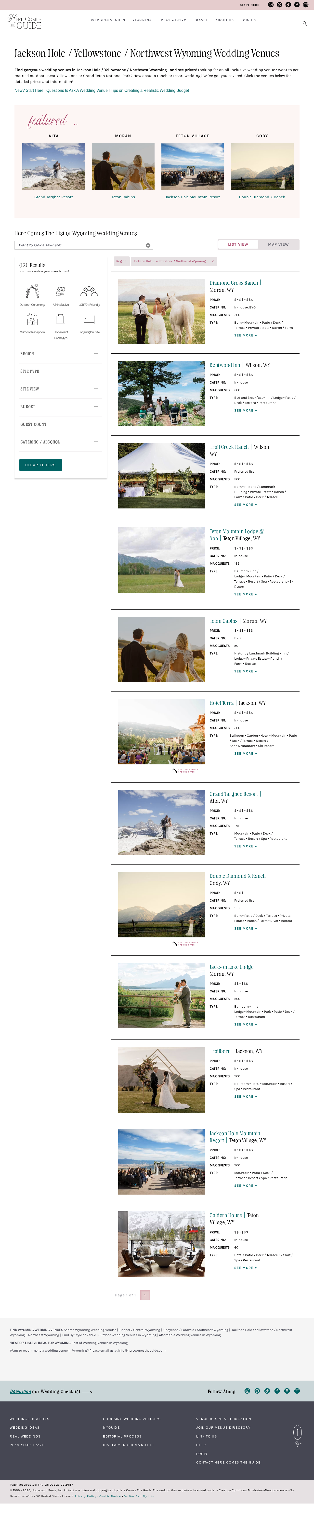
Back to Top (297, 1426)
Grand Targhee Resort (53, 197)
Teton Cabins (123, 197)
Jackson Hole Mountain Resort (192, 197)
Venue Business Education (223, 1419)
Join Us (248, 20)
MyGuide (111, 1427)
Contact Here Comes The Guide (228, 1462)
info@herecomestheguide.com (142, 1351)
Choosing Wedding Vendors (132, 1419)
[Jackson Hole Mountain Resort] (192, 167)
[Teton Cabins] (123, 167)
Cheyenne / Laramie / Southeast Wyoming (195, 1330)
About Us (224, 20)
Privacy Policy (86, 1496)
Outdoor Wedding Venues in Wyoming (127, 1335)
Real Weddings (25, 1436)
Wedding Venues (108, 20)
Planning (142, 20)
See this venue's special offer (188, 771)
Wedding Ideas (25, 1427)
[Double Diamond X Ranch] (262, 167)
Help (201, 1445)
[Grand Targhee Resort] (53, 167)
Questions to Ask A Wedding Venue (77, 90)
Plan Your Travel (28, 1445)
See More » (245, 335)
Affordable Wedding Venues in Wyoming (190, 1335)
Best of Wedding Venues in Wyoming (99, 1343)
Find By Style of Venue (79, 1335)
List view (238, 244)
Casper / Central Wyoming (139, 1330)
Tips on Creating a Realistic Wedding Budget (150, 90)
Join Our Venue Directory (223, 1427)
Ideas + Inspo (173, 20)
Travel (201, 20)
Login (202, 1454)
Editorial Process (122, 1436)
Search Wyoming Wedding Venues (90, 1330)
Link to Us (206, 1436)
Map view (278, 244)
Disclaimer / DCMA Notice (129, 1445)
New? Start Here (29, 90)
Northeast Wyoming (43, 1335)
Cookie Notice (110, 1496)
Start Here (249, 5)
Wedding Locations (30, 1419)
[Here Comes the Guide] (20, 18)
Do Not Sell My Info (139, 1496)
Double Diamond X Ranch (262, 197)
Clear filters (40, 465)
